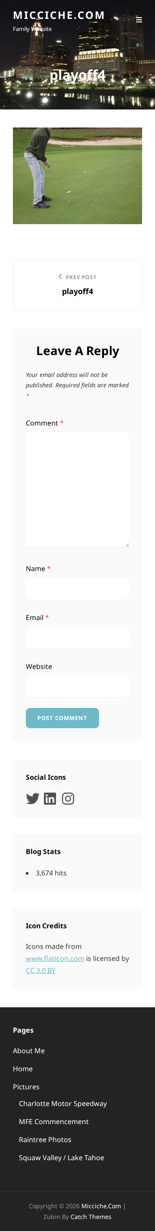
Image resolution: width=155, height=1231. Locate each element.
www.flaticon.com (55, 958)
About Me (29, 1050)
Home (23, 1068)
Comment (45, 423)
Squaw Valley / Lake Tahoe (61, 1157)
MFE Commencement (54, 1121)
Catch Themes (91, 1217)
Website (39, 666)
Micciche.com (59, 15)
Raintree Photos (45, 1139)
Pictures (26, 1086)
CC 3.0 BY (41, 970)
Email (37, 617)
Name (38, 568)
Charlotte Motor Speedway (63, 1103)
